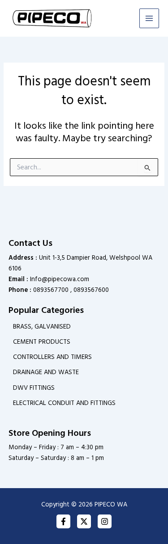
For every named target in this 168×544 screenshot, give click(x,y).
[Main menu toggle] (149, 18)
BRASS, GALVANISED (42, 326)
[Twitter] (84, 521)
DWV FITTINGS (34, 388)
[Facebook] (63, 521)
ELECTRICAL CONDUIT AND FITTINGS (64, 403)
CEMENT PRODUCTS (41, 341)
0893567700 (51, 290)
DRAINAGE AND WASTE (46, 372)
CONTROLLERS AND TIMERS (52, 357)
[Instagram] (105, 521)
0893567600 (91, 290)
